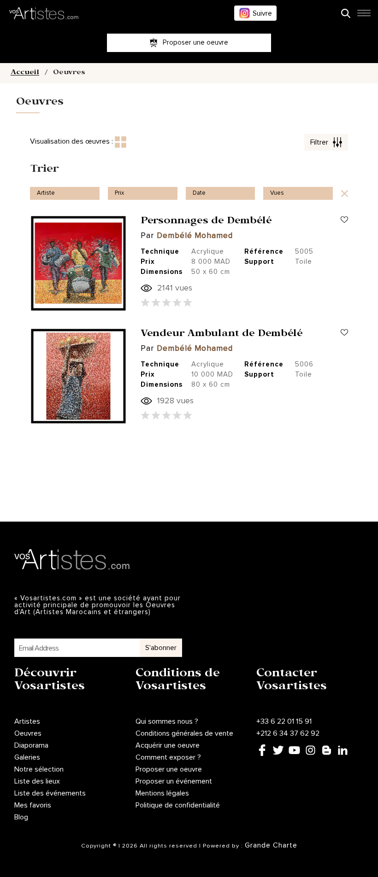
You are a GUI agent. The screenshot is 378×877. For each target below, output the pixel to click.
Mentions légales (162, 793)
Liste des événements (50, 793)
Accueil (25, 73)
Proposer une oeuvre (169, 769)
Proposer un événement (174, 781)
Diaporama (31, 745)
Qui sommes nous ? (167, 721)
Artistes (27, 721)
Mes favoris (32, 805)
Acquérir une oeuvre (168, 745)
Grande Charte (271, 845)
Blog (21, 817)
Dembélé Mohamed (195, 236)
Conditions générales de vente (184, 733)
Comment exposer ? (168, 757)
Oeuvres (27, 733)
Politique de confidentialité (178, 805)
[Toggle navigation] (363, 16)
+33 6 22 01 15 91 (284, 721)
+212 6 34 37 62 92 (287, 733)
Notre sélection (39, 769)
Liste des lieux (37, 781)
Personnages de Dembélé (206, 222)
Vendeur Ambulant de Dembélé (222, 334)
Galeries (27, 757)
